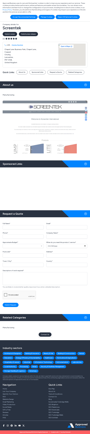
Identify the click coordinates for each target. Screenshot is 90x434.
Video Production (9, 404)
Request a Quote (56, 72)
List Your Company (9, 391)
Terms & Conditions (55, 394)
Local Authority (10, 367)
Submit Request (10, 305)
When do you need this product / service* (61, 242)
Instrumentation (62, 362)
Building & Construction (66, 353)
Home (5, 389)
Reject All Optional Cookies (67, 17)
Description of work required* (13, 271)
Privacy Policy (7, 10)
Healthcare (49, 358)
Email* (48, 223)
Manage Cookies (46, 17)
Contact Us (45, 334)
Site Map (52, 389)
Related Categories (75, 72)
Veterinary (33, 371)
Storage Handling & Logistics (14, 371)
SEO (4, 397)
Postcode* (7, 252)
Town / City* (7, 261)
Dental (81, 353)
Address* (49, 252)
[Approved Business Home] (77, 425)
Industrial (27, 362)
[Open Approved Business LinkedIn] (15, 425)
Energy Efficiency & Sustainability (28, 358)
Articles (5, 415)
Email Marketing (8, 402)
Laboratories (77, 362)
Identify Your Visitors (10, 394)
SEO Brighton (53, 404)
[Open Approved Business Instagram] (8, 425)
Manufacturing (8, 328)
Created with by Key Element (60, 432)
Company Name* (52, 233)
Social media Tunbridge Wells (59, 402)
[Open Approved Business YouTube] (19, 425)
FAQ (4, 418)
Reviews (5, 412)
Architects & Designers (12, 353)
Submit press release (28, 34)
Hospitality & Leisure (11, 362)
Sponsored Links (37, 72)
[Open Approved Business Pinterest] (12, 425)
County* (49, 261)
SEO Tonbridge (54, 412)
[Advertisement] (45, 188)
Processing (24, 367)
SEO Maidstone (54, 407)
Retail (34, 367)
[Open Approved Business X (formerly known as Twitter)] (23, 425)
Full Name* (6, 223)
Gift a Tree (6, 410)
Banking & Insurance (32, 353)
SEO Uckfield (53, 418)
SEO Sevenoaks (54, 410)
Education (8, 358)
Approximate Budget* (10, 242)
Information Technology (43, 362)
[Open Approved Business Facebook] (4, 425)
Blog (50, 399)
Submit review (10, 34)
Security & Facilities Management (52, 367)
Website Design (8, 399)
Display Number (17, 45)
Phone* (5, 233)
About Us (22, 72)
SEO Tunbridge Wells (56, 415)
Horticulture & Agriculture (66, 358)
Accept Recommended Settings (24, 17)
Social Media (7, 407)
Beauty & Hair (48, 353)
